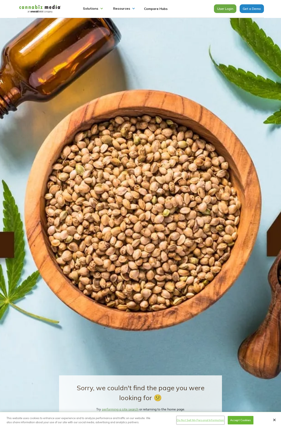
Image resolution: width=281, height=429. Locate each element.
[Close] (274, 419)
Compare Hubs (156, 9)
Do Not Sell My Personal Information (200, 420)
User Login (225, 9)
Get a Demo (252, 9)
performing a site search (120, 409)
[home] (40, 8)
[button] (93, 9)
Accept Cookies (240, 420)
